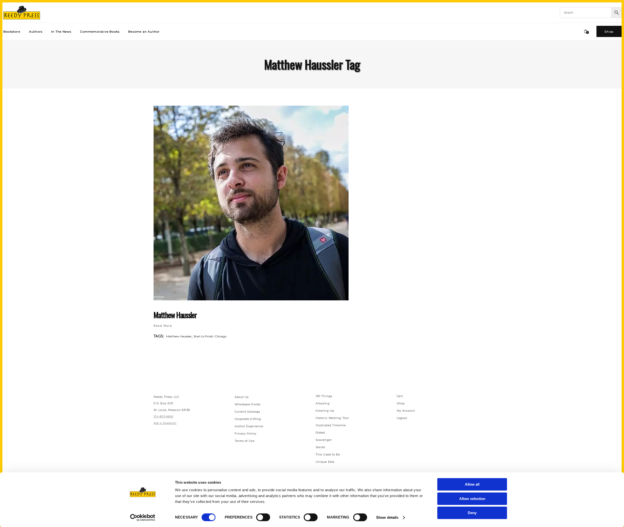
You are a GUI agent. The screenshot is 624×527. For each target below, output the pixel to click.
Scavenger (324, 440)
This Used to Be (328, 454)
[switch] (263, 517)
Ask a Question (165, 423)
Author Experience (249, 426)
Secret (320, 447)
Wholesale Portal (248, 404)
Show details (387, 517)
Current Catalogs (247, 411)
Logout (402, 418)
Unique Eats (325, 461)
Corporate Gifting (248, 419)
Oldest (320, 432)
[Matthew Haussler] (251, 203)
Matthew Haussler (175, 314)
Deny (472, 513)
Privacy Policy (245, 433)
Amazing (323, 403)
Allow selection (472, 499)
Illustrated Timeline (331, 425)
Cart (400, 396)
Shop (401, 403)
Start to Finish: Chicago (210, 336)
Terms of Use (244, 441)
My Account (406, 410)
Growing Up (325, 410)
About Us (242, 397)
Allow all (472, 484)
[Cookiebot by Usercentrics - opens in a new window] (142, 517)
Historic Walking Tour (332, 418)
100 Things (324, 396)
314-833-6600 (163, 416)
